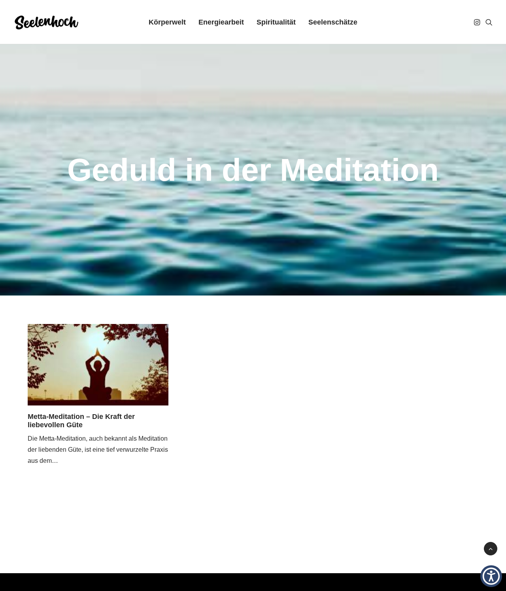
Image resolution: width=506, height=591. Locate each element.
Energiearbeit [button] (221, 22)
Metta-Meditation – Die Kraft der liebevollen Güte (81, 421)
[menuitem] (167, 22)
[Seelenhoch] (46, 22)
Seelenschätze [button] (332, 22)
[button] (478, 22)
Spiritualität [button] (276, 22)
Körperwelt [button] (167, 22)
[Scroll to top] (490, 548)
